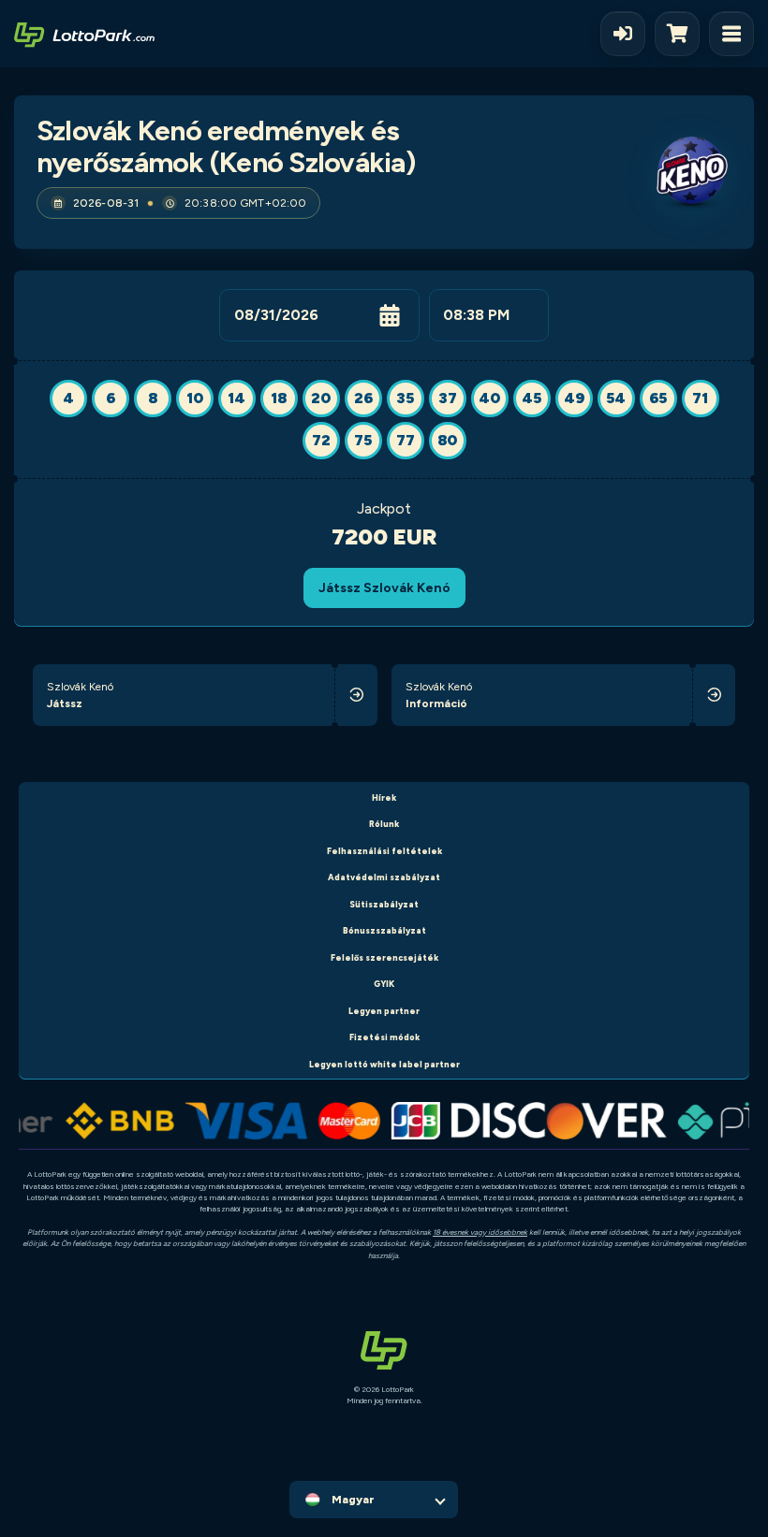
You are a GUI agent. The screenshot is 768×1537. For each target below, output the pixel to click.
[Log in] (622, 33)
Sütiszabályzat (384, 904)
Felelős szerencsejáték (384, 957)
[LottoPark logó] (84, 34)
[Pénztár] (682, 33)
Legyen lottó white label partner (384, 1064)
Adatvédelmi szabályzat (384, 877)
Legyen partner (384, 1011)
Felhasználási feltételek (384, 851)
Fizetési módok (384, 1037)
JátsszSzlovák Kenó (384, 587)
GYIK (384, 984)
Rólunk (384, 824)
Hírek (384, 797)
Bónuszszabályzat (384, 930)
